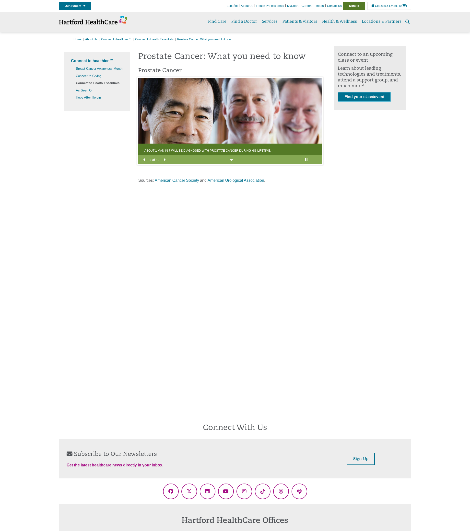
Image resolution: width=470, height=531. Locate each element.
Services (270, 22)
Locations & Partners (381, 22)
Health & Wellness (339, 22)
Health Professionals (270, 6)
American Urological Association (236, 180)
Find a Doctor (244, 22)
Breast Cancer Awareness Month (99, 68)
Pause (307, 159)
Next (164, 159)
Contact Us (334, 6)
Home (77, 39)
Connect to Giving (88, 76)
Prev (144, 159)
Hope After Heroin (88, 97)
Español (232, 6)
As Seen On (84, 90)
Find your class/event (364, 97)
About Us (247, 6)
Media (320, 6)
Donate (354, 6)
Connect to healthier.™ (116, 39)
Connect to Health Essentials (154, 39)
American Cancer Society (177, 180)
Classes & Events (386, 6)
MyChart (292, 6)
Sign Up (360, 459)
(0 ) (403, 6)
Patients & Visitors (299, 22)
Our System (74, 6)
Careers (307, 6)
